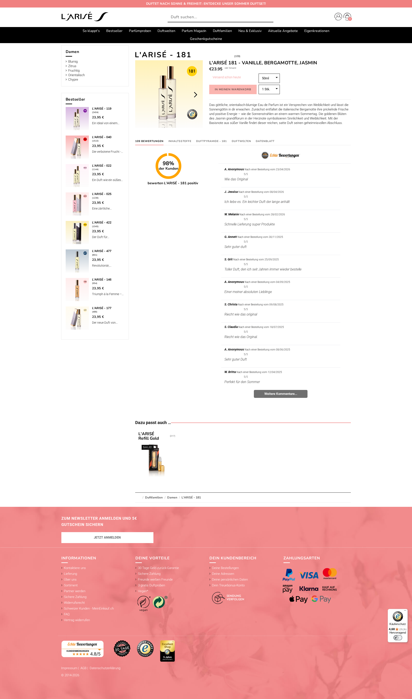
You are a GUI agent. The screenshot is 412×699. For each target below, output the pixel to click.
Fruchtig (74, 70)
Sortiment (71, 585)
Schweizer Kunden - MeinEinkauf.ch (89, 608)
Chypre (73, 80)
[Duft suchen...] (269, 17)
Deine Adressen (223, 574)
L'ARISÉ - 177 (101, 308)
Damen (72, 51)
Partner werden (74, 591)
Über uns (70, 579)
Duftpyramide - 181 (211, 141)
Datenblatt (265, 141)
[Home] (84, 17)
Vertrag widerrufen (77, 620)
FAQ (67, 614)
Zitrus (72, 66)
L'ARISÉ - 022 (101, 165)
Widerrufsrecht (74, 603)
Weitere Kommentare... (280, 394)
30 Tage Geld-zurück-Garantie (158, 568)
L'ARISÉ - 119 (101, 108)
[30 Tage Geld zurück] (122, 648)
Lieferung (70, 574)
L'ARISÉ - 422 (101, 222)
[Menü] (405, 611)
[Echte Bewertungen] (82, 649)
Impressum (69, 668)
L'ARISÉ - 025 (101, 194)
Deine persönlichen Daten (230, 579)
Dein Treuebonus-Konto (228, 585)
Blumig (73, 61)
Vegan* (143, 591)
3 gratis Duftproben (151, 585)
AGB (83, 668)
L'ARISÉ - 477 (101, 251)
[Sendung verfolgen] (226, 596)
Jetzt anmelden (107, 537)
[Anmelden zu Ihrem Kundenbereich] (337, 17)
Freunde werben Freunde (155, 579)
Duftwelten (241, 141)
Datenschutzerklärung (105, 668)
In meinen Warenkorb (233, 89)
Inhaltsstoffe (179, 141)
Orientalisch (76, 75)
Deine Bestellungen (225, 568)
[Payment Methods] (314, 585)
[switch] (398, 637)
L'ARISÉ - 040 (101, 137)
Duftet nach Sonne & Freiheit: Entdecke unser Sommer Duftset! (206, 4)
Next (195, 94)
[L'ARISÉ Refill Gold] (156, 455)
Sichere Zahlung (75, 597)
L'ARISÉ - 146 (101, 279)
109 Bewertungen (149, 141)
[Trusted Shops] (145, 648)
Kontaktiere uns (75, 568)
